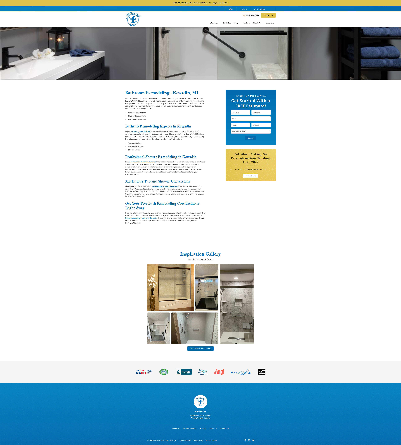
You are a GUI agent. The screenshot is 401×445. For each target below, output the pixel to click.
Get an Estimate (259, 9)
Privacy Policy (198, 440)
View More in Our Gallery (200, 348)
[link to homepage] (133, 19)
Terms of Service (211, 440)
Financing (243, 9)
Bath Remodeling (190, 428)
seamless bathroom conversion (165, 186)
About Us (213, 428)
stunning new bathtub (140, 131)
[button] (214, 23)
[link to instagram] (249, 440)
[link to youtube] (252, 440)
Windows (176, 428)
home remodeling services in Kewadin (141, 218)
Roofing (203, 428)
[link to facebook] (245, 440)
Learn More (250, 176)
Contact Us (268, 15)
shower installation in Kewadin (143, 162)
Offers (231, 9)
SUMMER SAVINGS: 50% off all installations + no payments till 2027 (200, 3)
